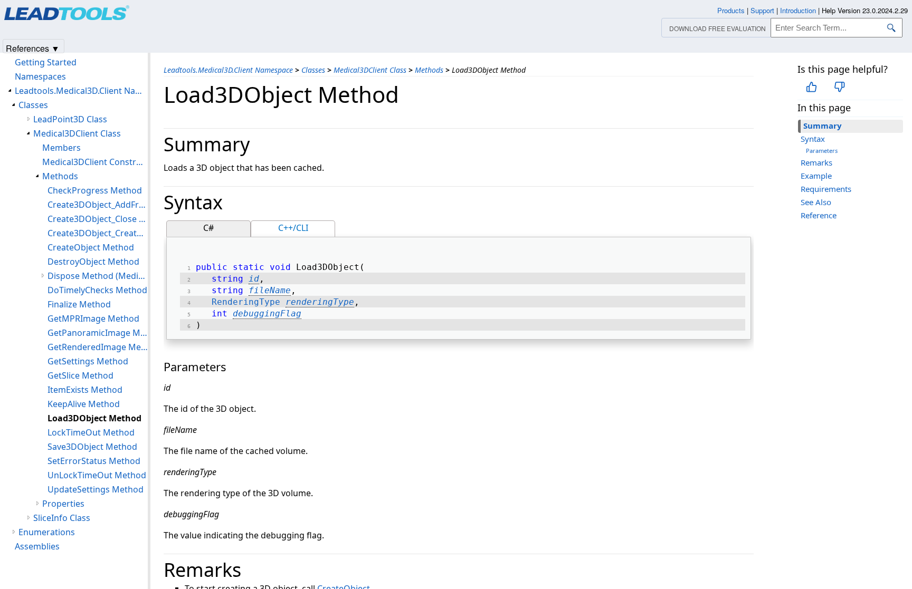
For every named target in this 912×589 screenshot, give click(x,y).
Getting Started (46, 62)
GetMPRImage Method (93, 318)
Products (731, 10)
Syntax (813, 138)
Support (762, 10)
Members (61, 147)
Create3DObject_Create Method (98, 233)
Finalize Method (79, 304)
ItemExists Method (85, 389)
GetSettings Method (88, 361)
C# (208, 228)
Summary (822, 125)
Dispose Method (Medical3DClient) (98, 276)
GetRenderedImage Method (98, 347)
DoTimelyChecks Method (97, 290)
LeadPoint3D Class (70, 119)
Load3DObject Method (94, 418)
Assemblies (37, 546)
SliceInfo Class (61, 518)
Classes (313, 70)
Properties (63, 503)
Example (816, 175)
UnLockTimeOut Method (97, 475)
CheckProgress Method (95, 190)
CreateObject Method (91, 247)
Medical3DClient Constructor (95, 162)
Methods (429, 70)
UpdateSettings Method (96, 489)
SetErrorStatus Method (94, 461)
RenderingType (246, 302)
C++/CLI (293, 228)
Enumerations (46, 532)
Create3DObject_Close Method (98, 219)
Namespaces (40, 76)
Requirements (826, 189)
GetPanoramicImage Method (98, 333)
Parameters (822, 151)
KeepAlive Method (84, 404)
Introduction (798, 10)
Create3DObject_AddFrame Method (98, 204)
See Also (816, 202)
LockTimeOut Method (91, 432)
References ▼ (33, 47)
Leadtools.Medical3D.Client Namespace (228, 70)
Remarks (816, 162)
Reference (819, 215)
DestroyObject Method (93, 261)
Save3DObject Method (92, 446)
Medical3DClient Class (370, 70)
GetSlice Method (80, 375)
